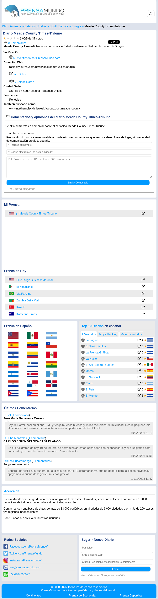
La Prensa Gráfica (97, 352)
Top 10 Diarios (92, 326)
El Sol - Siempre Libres (100, 364)
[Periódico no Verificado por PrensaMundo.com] (83, 341)
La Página (92, 340)
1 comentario (21, 415)
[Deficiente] (4, 38)
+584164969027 (19, 574)
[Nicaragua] (53, 393)
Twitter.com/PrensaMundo (25, 553)
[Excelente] (18, 38)
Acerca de (11, 491)
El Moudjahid (24, 286)
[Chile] (53, 345)
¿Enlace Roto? (24, 81)
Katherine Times (26, 314)
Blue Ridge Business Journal (34, 280)
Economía (82, 595)
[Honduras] (14, 374)
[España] (14, 345)
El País (90, 389)
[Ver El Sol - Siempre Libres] (139, 365)
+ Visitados (89, 334)
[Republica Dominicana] (53, 383)
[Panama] (33, 383)
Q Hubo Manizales (15, 438)
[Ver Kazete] (143, 307)
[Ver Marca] (139, 371)
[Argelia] (11, 286)
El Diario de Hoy (96, 346)
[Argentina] (53, 335)
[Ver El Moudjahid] (143, 286)
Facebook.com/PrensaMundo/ (28, 546)
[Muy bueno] (14, 38)
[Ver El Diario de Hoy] (139, 346)
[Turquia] (11, 307)
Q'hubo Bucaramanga (17, 461)
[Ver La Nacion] (139, 359)
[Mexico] (33, 335)
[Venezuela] (33, 345)
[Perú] (53, 355)
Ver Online (20, 74)
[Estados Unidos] (11, 280)
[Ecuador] (14, 364)
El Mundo (91, 395)
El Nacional (93, 377)
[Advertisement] (122, 75)
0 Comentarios (17, 43)
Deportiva (131, 595)
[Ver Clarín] (139, 383)
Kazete (20, 307)
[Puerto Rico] (33, 393)
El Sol (7, 415)
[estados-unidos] (11, 213)
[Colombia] (33, 355)
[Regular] (8, 38)
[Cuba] (14, 393)
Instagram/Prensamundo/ (25, 560)
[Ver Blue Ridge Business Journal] (143, 280)
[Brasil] (11, 293)
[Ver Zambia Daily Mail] (143, 300)
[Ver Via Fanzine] (143, 293)
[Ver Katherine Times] (143, 314)
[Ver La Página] (139, 340)
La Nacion (92, 358)
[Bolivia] (53, 364)
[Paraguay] (14, 383)
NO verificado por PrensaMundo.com (36, 58)
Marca (90, 371)
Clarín (89, 383)
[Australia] (11, 314)
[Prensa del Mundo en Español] (34, 18)
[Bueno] (11, 38)
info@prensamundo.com (24, 567)
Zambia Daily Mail (27, 300)
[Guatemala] (53, 374)
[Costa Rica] (33, 374)
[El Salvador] (14, 355)
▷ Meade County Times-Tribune (36, 213)
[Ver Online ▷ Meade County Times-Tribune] (143, 213)
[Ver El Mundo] (139, 396)
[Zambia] (11, 300)
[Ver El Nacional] (139, 377)
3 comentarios (42, 461)
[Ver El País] (139, 389)
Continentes (33, 595)
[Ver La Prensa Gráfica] (139, 352)
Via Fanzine (23, 293)
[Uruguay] (33, 364)
